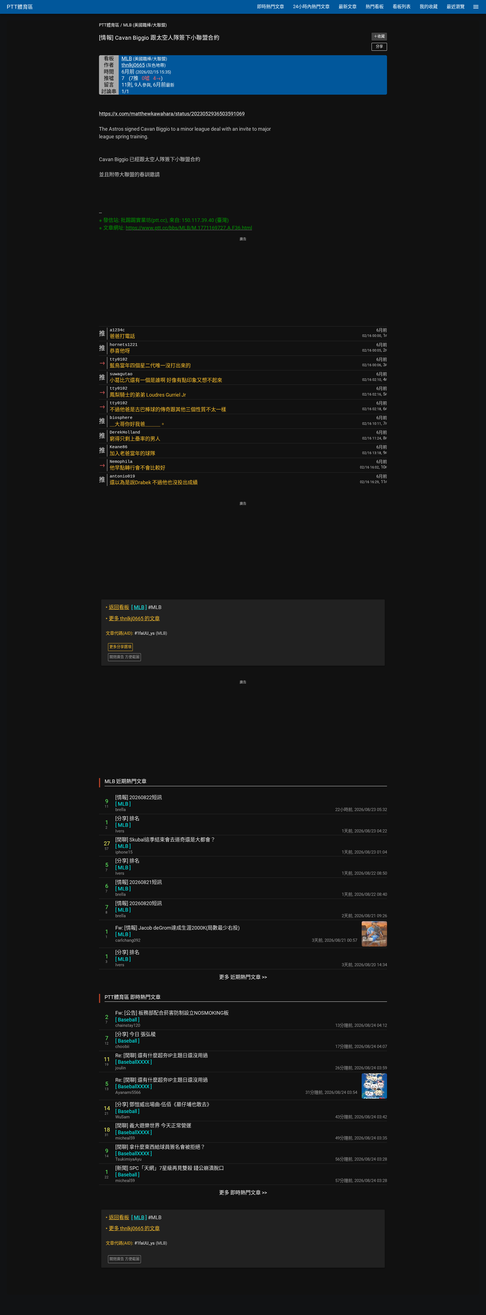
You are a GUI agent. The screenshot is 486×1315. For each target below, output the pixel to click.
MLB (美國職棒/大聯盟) (145, 25)
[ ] (123, 804)
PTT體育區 (109, 25)
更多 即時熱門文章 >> (243, 1193)
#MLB (133, 607)
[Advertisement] (243, 282)
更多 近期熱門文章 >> (243, 977)
